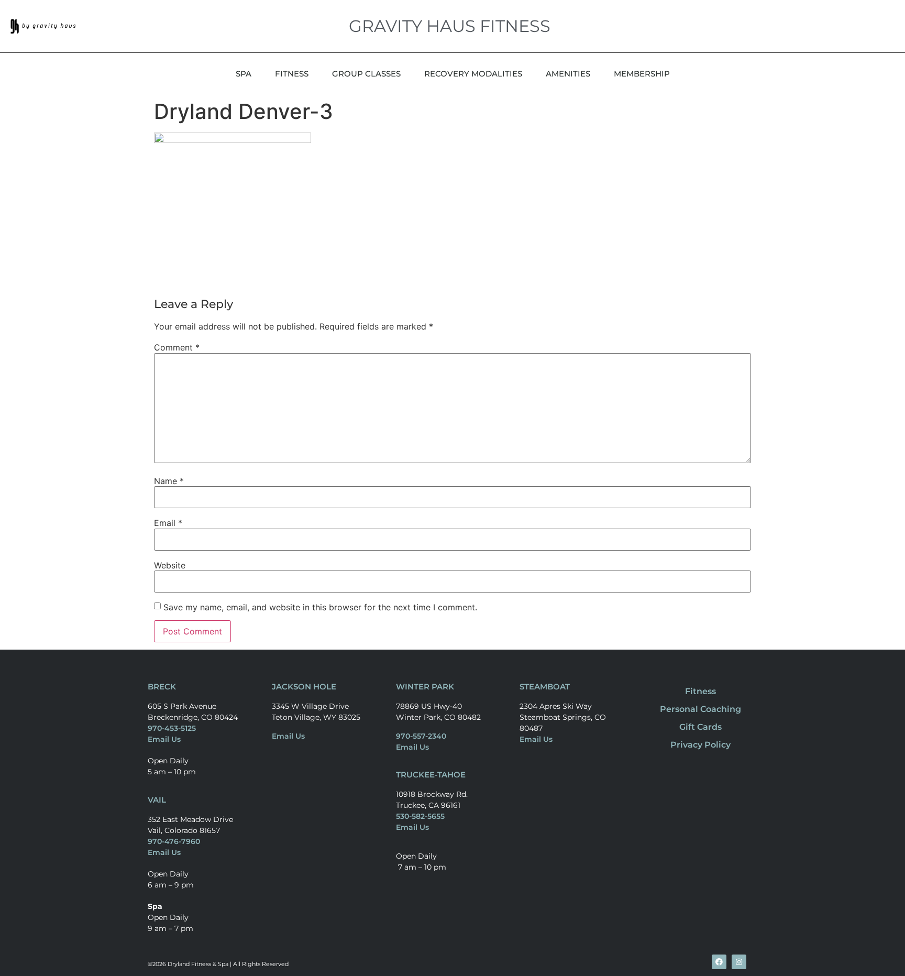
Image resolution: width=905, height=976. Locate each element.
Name (169, 481)
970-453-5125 (172, 728)
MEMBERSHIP (642, 74)
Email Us (164, 739)
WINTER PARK (425, 687)
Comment (177, 347)
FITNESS (291, 74)
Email (168, 523)
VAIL (157, 800)
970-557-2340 (421, 736)
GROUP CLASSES (366, 74)
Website (169, 565)
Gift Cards (700, 727)
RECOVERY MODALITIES (473, 74)
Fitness (700, 691)
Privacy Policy (700, 745)
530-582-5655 (420, 816)
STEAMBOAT (545, 687)
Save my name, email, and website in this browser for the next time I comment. (320, 607)
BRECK (162, 687)
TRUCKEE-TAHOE (431, 775)
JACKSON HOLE (304, 687)
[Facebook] (719, 962)
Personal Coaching (700, 709)
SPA (243, 74)
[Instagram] (739, 962)
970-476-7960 (174, 841)
